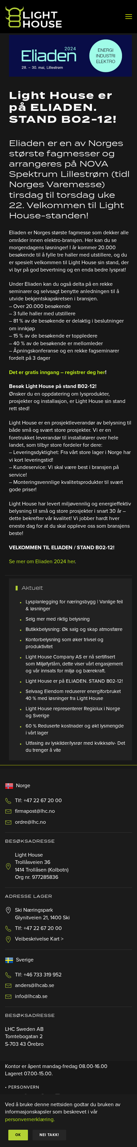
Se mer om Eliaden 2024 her (42, 561)
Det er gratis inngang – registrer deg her (57, 372)
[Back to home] (33, 16)
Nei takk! (49, 1135)
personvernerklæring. (30, 1119)
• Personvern (22, 1087)
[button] (128, 16)
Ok (18, 1135)
